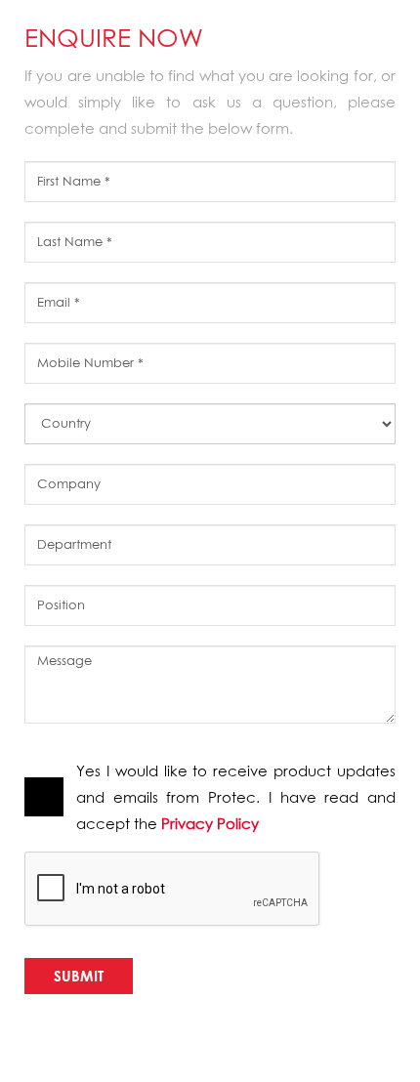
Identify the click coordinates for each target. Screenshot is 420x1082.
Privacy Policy (210, 823)
